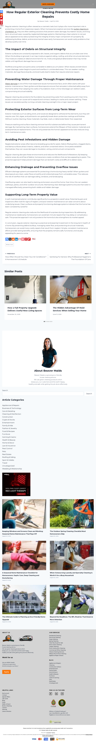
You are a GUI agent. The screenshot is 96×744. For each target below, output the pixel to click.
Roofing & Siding (8, 457)
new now (9, 244)
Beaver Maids (44, 21)
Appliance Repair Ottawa (56, 655)
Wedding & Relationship (12, 469)
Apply (6, 672)
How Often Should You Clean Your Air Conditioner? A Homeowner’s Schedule (25, 256)
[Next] (88, 297)
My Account (5, 693)
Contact (4, 695)
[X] (10, 239)
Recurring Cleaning (54, 637)
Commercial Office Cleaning (57, 650)
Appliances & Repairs (10, 405)
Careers (4, 707)
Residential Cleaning (55, 635)
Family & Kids (7, 425)
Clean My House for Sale (56, 643)
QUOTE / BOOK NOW (48, 4)
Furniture (6, 434)
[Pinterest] (26, 239)
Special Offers (6, 697)
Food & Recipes (8, 431)
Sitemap (4, 709)
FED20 (57, 713)
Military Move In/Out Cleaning (57, 653)
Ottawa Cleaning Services (56, 652)
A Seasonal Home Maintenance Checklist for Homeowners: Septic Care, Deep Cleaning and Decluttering (20, 575)
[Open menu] (93, 4)
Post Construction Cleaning (57, 648)
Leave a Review (7, 711)
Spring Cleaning (53, 641)
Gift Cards (5, 698)
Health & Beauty (8, 440)
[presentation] (25, 289)
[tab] (44, 321)
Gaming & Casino (9, 437)
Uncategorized (8, 466)
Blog (3, 700)
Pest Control (7, 448)
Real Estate (6, 454)
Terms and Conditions (47, 735)
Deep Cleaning (53, 639)
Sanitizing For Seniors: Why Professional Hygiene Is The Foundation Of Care (70, 256)
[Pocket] (22, 239)
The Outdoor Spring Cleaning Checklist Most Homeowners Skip (68, 532)
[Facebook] (6, 239)
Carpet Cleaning (53, 646)
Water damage (11, 84)
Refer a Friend (6, 704)
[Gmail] (19, 239)
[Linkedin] (16, 239)
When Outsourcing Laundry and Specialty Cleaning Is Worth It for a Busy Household (71, 574)
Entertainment (8, 423)
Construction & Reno (55, 667)
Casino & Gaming (54, 677)
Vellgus (53, 732)
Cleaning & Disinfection (11, 414)
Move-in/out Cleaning (55, 644)
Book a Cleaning (7, 706)
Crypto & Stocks (8, 420)
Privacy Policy (89, 734)
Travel (4, 463)
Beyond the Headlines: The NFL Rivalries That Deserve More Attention (71, 618)
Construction (7, 417)
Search (5, 390)
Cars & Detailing (8, 411)
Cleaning (51, 665)
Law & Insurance (8, 446)
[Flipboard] (29, 239)
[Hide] (1, 28)
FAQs (3, 702)
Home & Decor (48, 8)
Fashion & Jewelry (9, 428)
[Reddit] (13, 239)
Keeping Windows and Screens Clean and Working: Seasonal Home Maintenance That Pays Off (22, 532)
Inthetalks (48, 732)
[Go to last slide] (7, 297)
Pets (4, 451)
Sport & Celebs (8, 460)
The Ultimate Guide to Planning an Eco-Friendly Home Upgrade (23, 618)
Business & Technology (11, 408)
